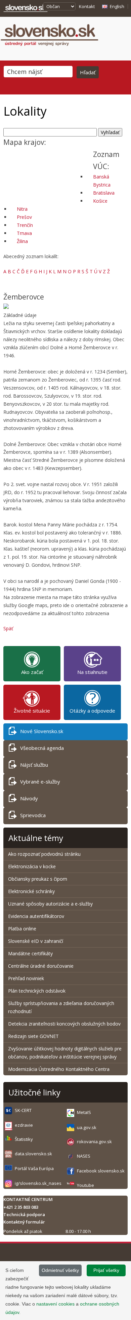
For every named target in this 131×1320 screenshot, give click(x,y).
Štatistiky (24, 1139)
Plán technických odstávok (37, 991)
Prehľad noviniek (26, 978)
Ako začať (32, 672)
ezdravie (24, 1125)
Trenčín (25, 225)
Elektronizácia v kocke (32, 866)
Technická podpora (24, 1214)
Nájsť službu (34, 764)
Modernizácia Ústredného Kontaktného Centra (59, 1069)
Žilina (22, 241)
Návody (29, 798)
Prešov (24, 217)
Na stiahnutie (92, 672)
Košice (100, 201)
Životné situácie (32, 710)
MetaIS (84, 1112)
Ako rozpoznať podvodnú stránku (45, 854)
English (117, 6)
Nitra (22, 209)
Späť (8, 628)
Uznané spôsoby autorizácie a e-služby (50, 904)
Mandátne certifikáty (30, 953)
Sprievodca (33, 815)
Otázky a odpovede (92, 710)
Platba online (22, 928)
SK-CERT (23, 1110)
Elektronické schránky (31, 891)
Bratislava (104, 193)
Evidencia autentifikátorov (36, 916)
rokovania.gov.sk (94, 1141)
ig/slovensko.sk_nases (38, 1183)
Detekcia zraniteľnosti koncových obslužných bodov (64, 1024)
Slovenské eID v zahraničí (35, 941)
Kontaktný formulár (24, 1222)
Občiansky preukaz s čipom (37, 879)
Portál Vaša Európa (34, 1168)
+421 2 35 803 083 (20, 1207)
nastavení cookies (55, 1304)
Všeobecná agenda (42, 748)
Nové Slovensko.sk (41, 731)
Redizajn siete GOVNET (33, 1036)
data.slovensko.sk (33, 1154)
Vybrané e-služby (40, 781)
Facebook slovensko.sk (101, 1171)
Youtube (85, 1185)
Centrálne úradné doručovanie (41, 966)
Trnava (24, 233)
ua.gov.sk (86, 1127)
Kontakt (87, 6)
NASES (83, 1156)
